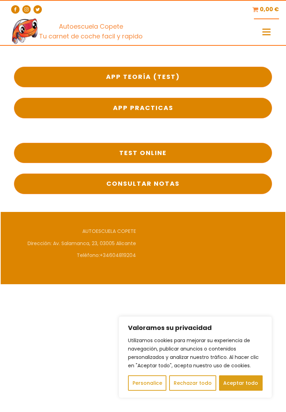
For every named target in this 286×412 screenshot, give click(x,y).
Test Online (143, 152)
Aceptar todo (240, 383)
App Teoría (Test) (143, 76)
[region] (195, 357)
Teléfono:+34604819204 (106, 255)
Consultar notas (143, 183)
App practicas (143, 107)
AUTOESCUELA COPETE (109, 231)
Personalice (147, 383)
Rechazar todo (193, 383)
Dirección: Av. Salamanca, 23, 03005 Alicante (82, 243)
